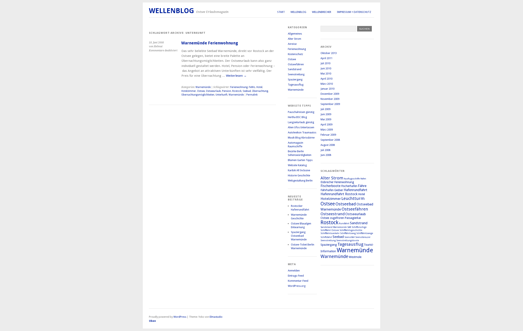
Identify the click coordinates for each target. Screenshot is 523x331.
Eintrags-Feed (296, 275)
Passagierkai (353, 218)
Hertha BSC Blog (297, 117)
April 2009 (326, 124)
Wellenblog (298, 12)
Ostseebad (345, 204)
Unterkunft (221, 94)
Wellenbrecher (321, 12)
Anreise (292, 43)
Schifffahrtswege (364, 233)
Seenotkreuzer (362, 237)
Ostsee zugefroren (332, 218)
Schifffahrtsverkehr (330, 233)
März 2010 (327, 83)
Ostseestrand (333, 214)
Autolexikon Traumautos (302, 132)
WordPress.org (296, 285)
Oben (152, 320)
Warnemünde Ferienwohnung (209, 43)
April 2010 (326, 78)
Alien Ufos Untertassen (301, 127)
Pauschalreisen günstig (301, 112)
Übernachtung (260, 91)
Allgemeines (295, 33)
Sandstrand (294, 69)
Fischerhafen (349, 186)
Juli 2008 (325, 150)
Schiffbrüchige (359, 227)
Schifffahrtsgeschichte (351, 230)
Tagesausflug (295, 84)
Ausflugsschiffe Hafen (355, 178)
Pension (226, 91)
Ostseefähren (296, 64)
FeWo (252, 87)
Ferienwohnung (239, 87)
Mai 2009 (326, 119)
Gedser (338, 190)
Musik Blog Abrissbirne (301, 137)
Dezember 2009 (330, 93)
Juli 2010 (325, 63)
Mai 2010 (326, 73)
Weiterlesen (236, 76)
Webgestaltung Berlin (300, 180)
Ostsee (201, 91)
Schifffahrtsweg (348, 233)
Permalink (252, 94)
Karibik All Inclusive (299, 170)
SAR (349, 227)
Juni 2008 (326, 154)
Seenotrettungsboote (347, 240)
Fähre (362, 186)
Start (281, 12)
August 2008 (328, 144)
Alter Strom (294, 38)
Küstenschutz (295, 54)
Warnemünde (203, 87)
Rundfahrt (344, 223)
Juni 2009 (326, 114)
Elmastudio (216, 316)
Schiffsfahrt (326, 237)
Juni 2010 (326, 68)
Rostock (236, 91)
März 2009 (327, 129)
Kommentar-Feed (298, 280)
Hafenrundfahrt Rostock (339, 194)
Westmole (355, 257)
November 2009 (330, 98)
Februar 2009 (328, 134)
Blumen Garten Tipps (300, 160)
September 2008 (330, 139)
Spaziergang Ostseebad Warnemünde (299, 236)
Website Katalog (297, 165)
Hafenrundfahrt (355, 190)
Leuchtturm (353, 198)
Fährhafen (327, 190)
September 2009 (330, 104)
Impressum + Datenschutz (354, 12)
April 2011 (326, 58)
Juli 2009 (325, 109)
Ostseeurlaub (213, 91)
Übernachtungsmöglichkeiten (197, 94)
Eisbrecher (327, 182)
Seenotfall (349, 237)
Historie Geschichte (299, 175)
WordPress (179, 316)
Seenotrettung (296, 74)
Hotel (259, 87)
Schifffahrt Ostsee (330, 230)
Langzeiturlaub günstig (301, 122)
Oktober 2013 (329, 53)
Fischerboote (331, 186)
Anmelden (294, 270)
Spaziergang (295, 79)
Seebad (247, 91)
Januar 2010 (327, 88)
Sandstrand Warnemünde (334, 227)
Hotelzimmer (188, 91)
